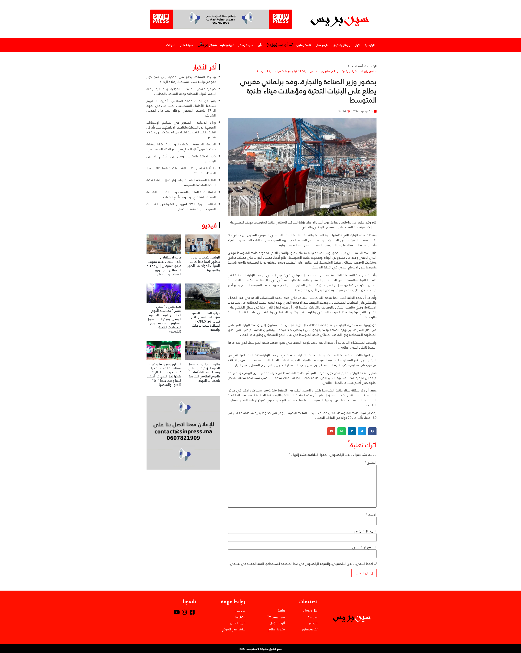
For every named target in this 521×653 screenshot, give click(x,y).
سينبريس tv (207, 45)
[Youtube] (177, 612)
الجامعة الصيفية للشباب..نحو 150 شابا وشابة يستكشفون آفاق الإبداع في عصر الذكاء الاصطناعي (181, 146)
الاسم (371, 514)
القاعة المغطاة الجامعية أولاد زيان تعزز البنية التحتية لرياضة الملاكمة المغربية (181, 182)
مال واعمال (322, 45)
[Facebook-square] (192, 612)
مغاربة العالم (187, 45)
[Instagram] (184, 612)
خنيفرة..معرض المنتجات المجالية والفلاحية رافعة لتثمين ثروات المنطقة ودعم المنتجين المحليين (181, 91)
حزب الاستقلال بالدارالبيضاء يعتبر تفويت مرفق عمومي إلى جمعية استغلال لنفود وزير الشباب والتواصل (164, 265)
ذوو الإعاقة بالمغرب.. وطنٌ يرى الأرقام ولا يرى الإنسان (181, 158)
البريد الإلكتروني (364, 531)
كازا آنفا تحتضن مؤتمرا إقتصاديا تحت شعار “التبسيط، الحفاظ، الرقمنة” (181, 170)
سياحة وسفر (246, 45)
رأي (260, 45)
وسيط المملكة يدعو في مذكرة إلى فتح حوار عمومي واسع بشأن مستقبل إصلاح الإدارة (181, 79)
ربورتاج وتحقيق (342, 45)
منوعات (170, 45)
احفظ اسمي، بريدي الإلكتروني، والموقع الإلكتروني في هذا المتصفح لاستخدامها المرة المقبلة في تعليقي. (301, 563)
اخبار (357, 45)
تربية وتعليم (226, 45)
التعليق (371, 462)
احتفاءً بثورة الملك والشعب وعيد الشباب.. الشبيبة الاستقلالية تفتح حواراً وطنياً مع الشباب (181, 194)
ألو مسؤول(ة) (277, 45)
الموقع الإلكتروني (364, 547)
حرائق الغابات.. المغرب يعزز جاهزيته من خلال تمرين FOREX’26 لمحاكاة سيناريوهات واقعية (205, 321)
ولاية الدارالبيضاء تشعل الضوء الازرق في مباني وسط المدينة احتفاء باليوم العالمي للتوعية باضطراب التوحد (204, 372)
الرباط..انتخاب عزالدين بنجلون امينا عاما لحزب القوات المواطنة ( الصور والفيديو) (203, 263)
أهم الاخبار (356, 66)
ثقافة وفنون (304, 45)
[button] (372, 431)
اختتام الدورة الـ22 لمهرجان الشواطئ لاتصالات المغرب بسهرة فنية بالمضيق (181, 206)
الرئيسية (369, 45)
